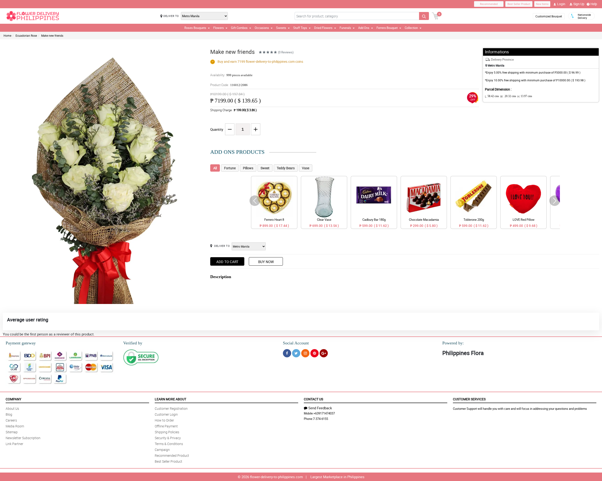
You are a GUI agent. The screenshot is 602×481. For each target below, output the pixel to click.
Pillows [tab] (248, 168)
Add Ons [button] (363, 28)
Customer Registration (171, 408)
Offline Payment (166, 426)
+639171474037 (324, 413)
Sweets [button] (281, 28)
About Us (12, 408)
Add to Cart (227, 261)
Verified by (132, 343)
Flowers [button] (218, 28)
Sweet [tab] (265, 168)
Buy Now (266, 261)
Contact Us (313, 399)
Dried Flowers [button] (323, 28)
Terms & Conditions (169, 444)
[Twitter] (296, 353)
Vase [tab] (305, 168)
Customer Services (469, 399)
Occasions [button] (262, 28)
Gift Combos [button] (239, 28)
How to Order (164, 420)
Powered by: (453, 343)
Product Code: (229, 85)
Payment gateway (21, 343)
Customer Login (166, 414)
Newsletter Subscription (23, 438)
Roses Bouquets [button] (195, 28)
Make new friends (52, 35)
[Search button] (424, 16)
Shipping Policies (167, 432)
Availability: (231, 75)
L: (492, 96)
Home (7, 35)
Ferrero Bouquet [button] (387, 28)
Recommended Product (172, 455)
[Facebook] (287, 353)
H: (524, 96)
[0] (435, 15)
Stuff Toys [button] (300, 28)
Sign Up (578, 4)
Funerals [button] (345, 28)
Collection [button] (411, 28)
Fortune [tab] (230, 168)
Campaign (162, 449)
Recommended (489, 4)
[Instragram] (305, 353)
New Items (542, 4)
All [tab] (215, 168)
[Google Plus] (324, 353)
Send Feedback (320, 408)
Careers (11, 420)
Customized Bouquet (548, 16)
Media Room (15, 426)
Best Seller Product (518, 4)
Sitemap (12, 432)
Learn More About (170, 399)
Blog (9, 414)
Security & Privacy (168, 438)
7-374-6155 (320, 419)
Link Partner (14, 444)
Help (593, 4)
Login (561, 4)
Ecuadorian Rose (26, 35)
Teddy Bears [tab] (286, 168)
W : (508, 96)
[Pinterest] (314, 353)
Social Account (296, 343)
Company (13, 399)
